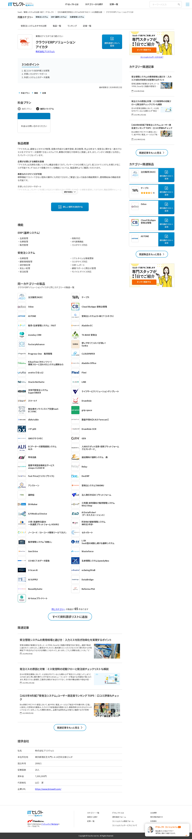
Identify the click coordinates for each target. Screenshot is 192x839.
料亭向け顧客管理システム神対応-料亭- (94, 523)
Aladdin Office (89, 363)
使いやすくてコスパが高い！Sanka (94, 344)
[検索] (179, 4)
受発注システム (42, 17)
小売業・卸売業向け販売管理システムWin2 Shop (98, 504)
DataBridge (88, 579)
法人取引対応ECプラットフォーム (96, 494)
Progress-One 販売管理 (40, 353)
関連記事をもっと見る (68, 727)
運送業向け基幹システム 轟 (95, 457)
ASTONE (32, 316)
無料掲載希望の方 (156, 817)
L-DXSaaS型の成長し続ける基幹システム (98, 542)
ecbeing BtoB (88, 570)
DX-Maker (32, 504)
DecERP (85, 476)
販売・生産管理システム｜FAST (42, 325)
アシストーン (33, 485)
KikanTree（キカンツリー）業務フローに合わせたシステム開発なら (45, 363)
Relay (84, 466)
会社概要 (153, 813)
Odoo (31, 306)
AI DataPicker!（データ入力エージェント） (93, 513)
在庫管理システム (77, 17)
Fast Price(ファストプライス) (41, 476)
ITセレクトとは (71, 4)
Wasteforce (88, 551)
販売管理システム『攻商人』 (40, 541)
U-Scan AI (33, 570)
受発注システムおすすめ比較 (33, 25)
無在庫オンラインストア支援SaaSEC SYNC (43, 410)
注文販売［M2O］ (35, 297)
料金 (25, 93)
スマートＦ (32, 400)
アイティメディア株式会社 (49, 824)
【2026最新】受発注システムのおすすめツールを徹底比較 (80, 12)
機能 (36, 93)
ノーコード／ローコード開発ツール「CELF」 (47, 532)
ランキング (72, 25)
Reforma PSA (88, 588)
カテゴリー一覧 (93, 812)
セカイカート (87, 532)
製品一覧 (57, 25)
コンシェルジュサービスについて (124, 825)
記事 (44, 93)
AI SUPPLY (33, 579)
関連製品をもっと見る (150, 254)
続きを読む (68, 192)
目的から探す (92, 817)
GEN (84, 438)
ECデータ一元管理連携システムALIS (42, 448)
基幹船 (31, 494)
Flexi (84, 372)
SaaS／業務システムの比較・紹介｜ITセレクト (36, 12)
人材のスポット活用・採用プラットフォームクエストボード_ (100, 448)
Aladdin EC (87, 325)
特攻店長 (32, 457)
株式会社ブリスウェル (45, 51)
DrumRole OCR (89, 428)
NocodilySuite (35, 588)
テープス (85, 297)
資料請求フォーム (119, 817)
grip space (87, 410)
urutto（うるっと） (36, 372)
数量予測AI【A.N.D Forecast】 (95, 419)
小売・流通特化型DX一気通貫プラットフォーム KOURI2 (43, 523)
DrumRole (87, 400)
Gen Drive (33, 551)
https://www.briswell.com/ (48, 789)
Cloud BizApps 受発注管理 (94, 306)
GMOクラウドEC (35, 438)
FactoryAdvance (36, 344)
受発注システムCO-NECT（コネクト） (98, 316)
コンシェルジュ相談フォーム (123, 821)
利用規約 (153, 821)
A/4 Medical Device (37, 513)
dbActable (33, 419)
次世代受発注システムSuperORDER (38, 391)
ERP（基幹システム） (59, 17)
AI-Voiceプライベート (38, 598)
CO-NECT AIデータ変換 (38, 560)
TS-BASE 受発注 (89, 334)
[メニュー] (187, 4)
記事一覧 (114, 4)
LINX (84, 381)
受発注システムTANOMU (93, 485)
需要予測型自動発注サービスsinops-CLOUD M (41, 466)
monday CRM (34, 334)
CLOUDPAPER (88, 353)
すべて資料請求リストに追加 (70, 616)
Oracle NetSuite (36, 381)
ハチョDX (32, 428)
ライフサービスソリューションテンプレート (100, 391)
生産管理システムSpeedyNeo (95, 560)
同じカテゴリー (58, 609)
